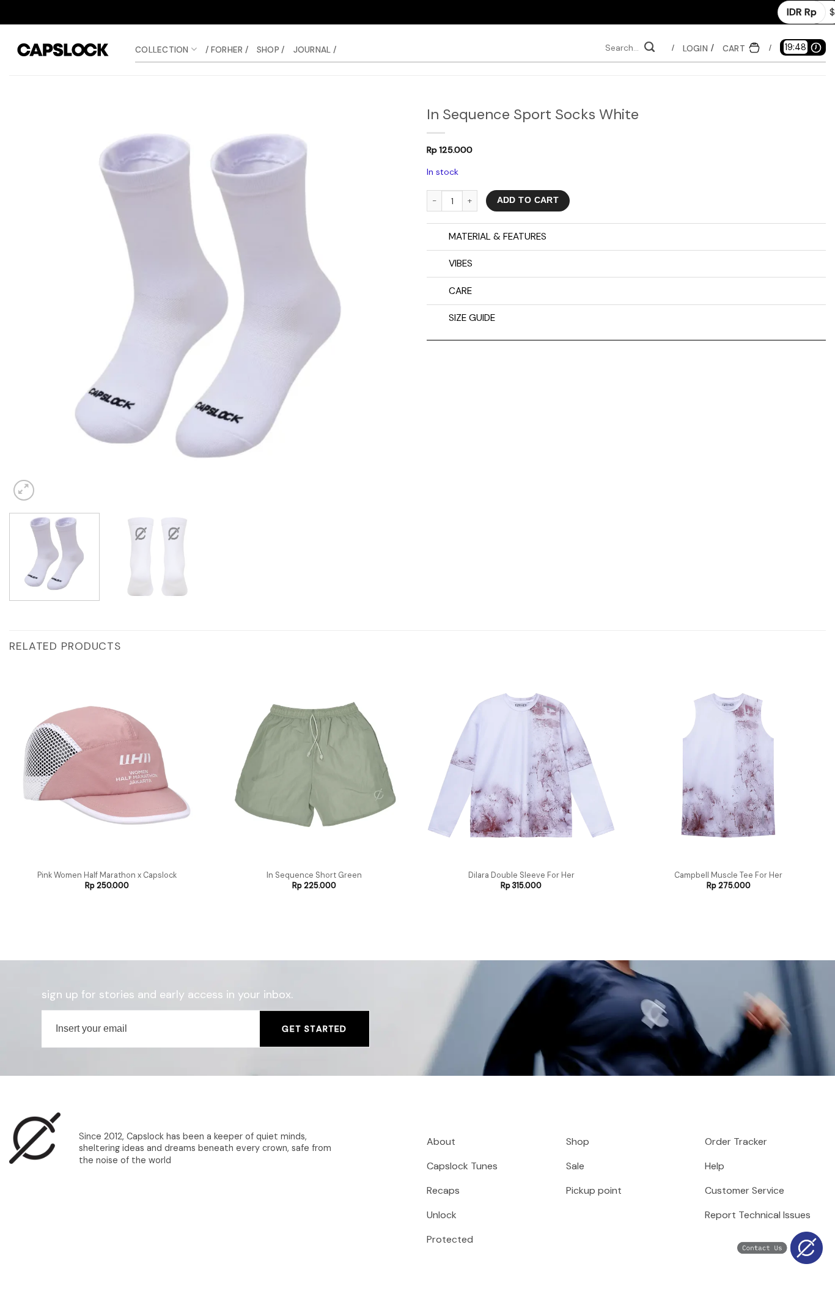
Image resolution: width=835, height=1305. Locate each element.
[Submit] (649, 48)
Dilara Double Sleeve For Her (521, 875)
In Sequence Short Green (314, 875)
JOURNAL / (314, 49)
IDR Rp (802, 12)
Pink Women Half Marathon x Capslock (107, 875)
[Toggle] (437, 237)
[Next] (385, 304)
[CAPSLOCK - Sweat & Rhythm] (63, 49)
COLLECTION (162, 49)
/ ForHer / (226, 49)
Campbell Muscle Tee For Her (728, 875)
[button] (695, 48)
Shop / (271, 49)
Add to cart (528, 200)
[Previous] (32, 304)
